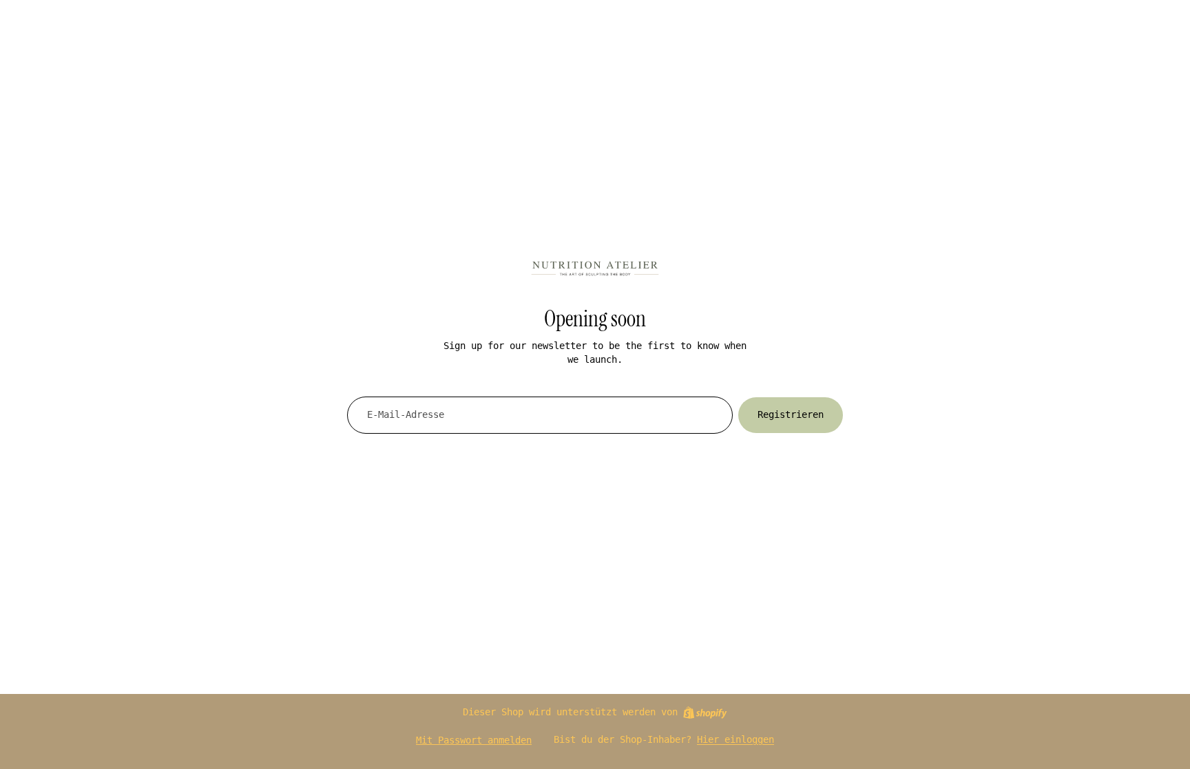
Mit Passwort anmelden (474, 740)
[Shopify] (705, 712)
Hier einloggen (735, 739)
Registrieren (791, 414)
